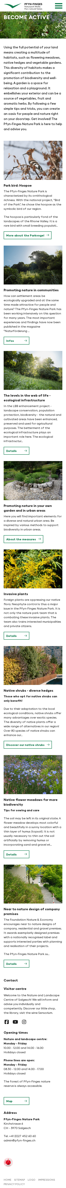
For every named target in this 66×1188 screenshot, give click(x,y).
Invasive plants (16, 594)
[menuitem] (7, 1179)
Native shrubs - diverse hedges (28, 690)
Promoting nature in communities (31, 290)
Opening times (16, 1032)
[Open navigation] (58, 6)
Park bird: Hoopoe (18, 185)
